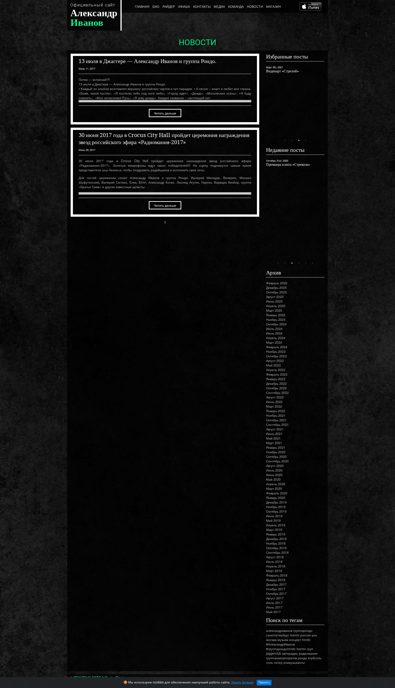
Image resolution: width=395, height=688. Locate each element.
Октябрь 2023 (276, 356)
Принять (264, 682)
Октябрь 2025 (276, 292)
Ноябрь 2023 (276, 351)
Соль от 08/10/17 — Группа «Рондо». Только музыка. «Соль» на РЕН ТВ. (294, 110)
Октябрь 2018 (276, 548)
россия (305, 635)
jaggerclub (273, 653)
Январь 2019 (275, 534)
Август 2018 (275, 557)
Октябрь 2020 (276, 456)
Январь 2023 (275, 379)
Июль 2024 (274, 328)
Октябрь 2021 (276, 420)
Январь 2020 (275, 497)
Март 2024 (274, 342)
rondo (306, 639)
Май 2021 (273, 438)
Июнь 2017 (274, 607)
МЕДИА (219, 6)
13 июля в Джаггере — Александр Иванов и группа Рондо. (147, 61)
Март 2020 (274, 488)
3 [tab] (298, 140)
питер (278, 662)
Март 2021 (274, 442)
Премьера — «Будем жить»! (288, 164)
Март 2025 (274, 310)
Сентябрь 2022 (277, 392)
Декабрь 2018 (276, 538)
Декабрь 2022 (276, 383)
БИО (155, 6)
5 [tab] (305, 263)
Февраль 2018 (276, 575)
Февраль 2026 (276, 283)
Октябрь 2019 (276, 511)
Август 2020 (275, 465)
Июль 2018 (274, 561)
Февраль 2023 (276, 374)
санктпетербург (277, 635)
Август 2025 (275, 296)
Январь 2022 (275, 411)
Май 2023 (273, 365)
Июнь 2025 (274, 301)
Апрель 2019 (275, 525)
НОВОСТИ (255, 6)
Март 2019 (274, 529)
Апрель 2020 (275, 484)
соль (269, 662)
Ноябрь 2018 (276, 543)
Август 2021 (275, 429)
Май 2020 (273, 479)
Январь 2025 (275, 315)
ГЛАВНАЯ (142, 6)
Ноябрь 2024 (276, 319)
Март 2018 (274, 570)
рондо (302, 658)
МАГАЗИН (273, 6)
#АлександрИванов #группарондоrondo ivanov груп (289, 646)
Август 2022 (275, 397)
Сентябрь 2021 (277, 424)
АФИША (184, 6)
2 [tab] (292, 140)
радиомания (308, 653)
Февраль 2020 (276, 493)
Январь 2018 (275, 579)
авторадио (290, 653)
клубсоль (314, 658)
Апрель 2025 (275, 305)
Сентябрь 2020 (277, 461)
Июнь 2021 (274, 433)
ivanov (294, 635)
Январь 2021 (275, 447)
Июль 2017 (274, 602)
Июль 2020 (274, 470)
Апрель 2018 (275, 566)
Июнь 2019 (274, 516)
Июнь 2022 (274, 401)
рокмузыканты (294, 662)
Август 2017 (275, 598)
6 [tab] (312, 263)
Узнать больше (242, 682)
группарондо (302, 630)
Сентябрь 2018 (277, 552)
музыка (283, 639)
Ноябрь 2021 (276, 415)
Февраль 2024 (276, 347)
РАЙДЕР (169, 6)
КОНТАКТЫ (202, 6)
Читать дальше (165, 113)
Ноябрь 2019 (276, 506)
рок (314, 635)
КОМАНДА (236, 6)
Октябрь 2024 (276, 324)
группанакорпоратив (281, 658)
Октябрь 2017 (276, 593)
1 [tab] (285, 140)
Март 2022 (274, 406)
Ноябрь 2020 (276, 452)
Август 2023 (275, 360)
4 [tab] (305, 140)
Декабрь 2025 (276, 287)
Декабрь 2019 (276, 502)
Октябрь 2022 (276, 388)
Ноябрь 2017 (276, 589)
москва (271, 639)
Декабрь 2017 (276, 584)
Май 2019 (273, 520)
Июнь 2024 (274, 333)
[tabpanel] (295, 91)
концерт (295, 639)
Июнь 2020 (274, 474)
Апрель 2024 (275, 337)
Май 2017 (273, 611)
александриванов (279, 630)
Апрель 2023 (275, 369)
